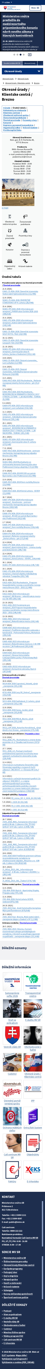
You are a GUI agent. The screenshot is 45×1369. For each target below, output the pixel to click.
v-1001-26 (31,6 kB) (19, 809)
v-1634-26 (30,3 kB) (19, 802)
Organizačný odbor (11, 127)
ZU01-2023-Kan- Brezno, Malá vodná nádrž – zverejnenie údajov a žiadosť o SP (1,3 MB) (21, 918)
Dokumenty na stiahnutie (14, 110)
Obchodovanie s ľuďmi (14, 1325)
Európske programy (13, 1268)
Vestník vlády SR (11, 1321)
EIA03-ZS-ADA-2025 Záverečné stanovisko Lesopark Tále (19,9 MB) (20, 341)
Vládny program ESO (13, 1336)
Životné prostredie (11, 120)
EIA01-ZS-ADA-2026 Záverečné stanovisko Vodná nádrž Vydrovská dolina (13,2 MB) (20, 292)
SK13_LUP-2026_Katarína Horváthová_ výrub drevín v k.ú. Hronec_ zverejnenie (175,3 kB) (21, 728)
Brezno (37, 83)
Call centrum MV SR (13, 1339)
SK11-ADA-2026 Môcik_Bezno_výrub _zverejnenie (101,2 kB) (17, 719)
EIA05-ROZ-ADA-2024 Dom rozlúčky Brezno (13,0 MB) (21, 483)
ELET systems (8, 1355)
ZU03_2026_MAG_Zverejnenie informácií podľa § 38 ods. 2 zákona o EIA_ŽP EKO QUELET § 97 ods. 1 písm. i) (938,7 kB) (19, 824)
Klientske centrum (11, 112)
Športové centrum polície (16, 1297)
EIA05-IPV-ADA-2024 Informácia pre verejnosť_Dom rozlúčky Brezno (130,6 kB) (20, 525)
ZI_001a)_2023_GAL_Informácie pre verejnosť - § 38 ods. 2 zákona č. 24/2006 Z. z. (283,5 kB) (21, 872)
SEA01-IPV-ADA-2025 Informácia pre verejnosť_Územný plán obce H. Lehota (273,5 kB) (19, 442)
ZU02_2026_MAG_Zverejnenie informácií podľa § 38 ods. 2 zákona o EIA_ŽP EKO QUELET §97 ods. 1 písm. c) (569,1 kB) (19, 835)
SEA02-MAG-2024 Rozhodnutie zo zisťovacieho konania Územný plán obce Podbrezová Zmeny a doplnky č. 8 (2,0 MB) (20, 464)
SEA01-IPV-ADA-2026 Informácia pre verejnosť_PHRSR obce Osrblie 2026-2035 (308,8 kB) (20, 311)
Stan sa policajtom (13, 1314)
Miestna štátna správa (14, 1332)
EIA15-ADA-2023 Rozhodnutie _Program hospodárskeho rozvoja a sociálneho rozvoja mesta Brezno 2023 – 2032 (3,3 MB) (21, 585)
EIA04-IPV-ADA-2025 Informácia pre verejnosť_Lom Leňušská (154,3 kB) (17, 406)
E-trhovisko (9, 1343)
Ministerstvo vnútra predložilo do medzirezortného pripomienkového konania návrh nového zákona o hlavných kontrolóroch (20, 25)
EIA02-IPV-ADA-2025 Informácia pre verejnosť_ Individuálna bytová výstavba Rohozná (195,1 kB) (19, 416)
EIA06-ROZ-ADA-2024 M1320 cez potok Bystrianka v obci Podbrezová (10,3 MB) (19, 474)
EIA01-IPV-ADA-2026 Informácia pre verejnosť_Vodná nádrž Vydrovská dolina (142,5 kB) (19, 322)
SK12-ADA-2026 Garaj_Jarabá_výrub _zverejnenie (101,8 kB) (17, 711)
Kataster (7, 122)
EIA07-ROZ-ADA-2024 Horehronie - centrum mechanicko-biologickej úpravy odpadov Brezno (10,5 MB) (21, 453)
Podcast (8, 1310)
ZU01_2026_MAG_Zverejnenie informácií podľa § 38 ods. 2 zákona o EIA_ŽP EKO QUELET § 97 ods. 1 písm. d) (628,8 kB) (19, 847)
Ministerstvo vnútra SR (15, 1258)
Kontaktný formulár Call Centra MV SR (20, 1237)
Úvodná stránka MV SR (12, 63)
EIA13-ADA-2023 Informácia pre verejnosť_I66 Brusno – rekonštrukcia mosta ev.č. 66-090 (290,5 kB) (21, 596)
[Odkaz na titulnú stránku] (12, 8)
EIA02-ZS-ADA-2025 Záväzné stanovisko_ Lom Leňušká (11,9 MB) (20, 361)
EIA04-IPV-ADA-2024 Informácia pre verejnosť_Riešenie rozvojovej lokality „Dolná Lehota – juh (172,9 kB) (18, 536)
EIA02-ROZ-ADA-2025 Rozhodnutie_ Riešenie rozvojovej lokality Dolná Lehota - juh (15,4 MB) (21, 383)
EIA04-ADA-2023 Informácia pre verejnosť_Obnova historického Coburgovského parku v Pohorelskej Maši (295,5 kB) (19, 656)
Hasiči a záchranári (13, 1283)
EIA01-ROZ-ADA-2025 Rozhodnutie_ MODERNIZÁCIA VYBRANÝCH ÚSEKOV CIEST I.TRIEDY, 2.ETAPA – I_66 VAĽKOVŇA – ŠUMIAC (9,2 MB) (21, 395)
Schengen (8, 1290)
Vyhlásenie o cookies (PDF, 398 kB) (18, 1362)
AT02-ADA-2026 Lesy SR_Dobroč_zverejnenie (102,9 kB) (21, 693)
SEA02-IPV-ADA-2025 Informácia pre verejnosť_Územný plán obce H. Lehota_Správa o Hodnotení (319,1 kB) (18, 351)
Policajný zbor (10, 1272)
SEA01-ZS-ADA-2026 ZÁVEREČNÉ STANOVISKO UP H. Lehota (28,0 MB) (18, 301)
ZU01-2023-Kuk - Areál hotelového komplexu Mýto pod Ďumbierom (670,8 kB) (21, 909)
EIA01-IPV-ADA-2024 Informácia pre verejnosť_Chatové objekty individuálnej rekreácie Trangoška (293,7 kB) (19, 573)
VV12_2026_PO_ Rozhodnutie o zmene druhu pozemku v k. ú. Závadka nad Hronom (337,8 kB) (21, 742)
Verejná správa (11, 1279)
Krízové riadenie (30, 127)
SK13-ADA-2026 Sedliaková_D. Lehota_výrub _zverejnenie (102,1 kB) (21, 702)
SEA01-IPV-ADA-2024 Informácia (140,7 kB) (20, 565)
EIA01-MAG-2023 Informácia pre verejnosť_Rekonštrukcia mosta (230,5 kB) (20, 620)
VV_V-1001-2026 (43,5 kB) (22, 806)
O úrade (6, 108)
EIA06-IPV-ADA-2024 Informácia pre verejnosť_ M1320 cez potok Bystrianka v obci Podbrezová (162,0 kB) (19, 516)
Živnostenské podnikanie (14, 117)
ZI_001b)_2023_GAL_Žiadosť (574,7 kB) (19, 880)
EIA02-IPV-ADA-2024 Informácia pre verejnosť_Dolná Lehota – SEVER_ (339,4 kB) (21, 557)
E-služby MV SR (11, 1318)
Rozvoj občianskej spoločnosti (18, 1293)
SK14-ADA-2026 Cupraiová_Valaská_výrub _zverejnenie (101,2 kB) (20, 684)
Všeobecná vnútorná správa (15, 115)
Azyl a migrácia (11, 1276)
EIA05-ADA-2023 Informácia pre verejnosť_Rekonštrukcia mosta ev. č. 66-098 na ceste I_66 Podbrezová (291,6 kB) (21, 644)
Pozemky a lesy (30, 120)
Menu (35, 7)
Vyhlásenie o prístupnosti (14, 1358)
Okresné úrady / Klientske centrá (17, 83)
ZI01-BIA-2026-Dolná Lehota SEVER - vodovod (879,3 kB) (18, 900)
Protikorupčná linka (12, 130)
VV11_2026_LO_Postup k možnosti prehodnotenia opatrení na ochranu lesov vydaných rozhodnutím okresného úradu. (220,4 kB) (20, 755)
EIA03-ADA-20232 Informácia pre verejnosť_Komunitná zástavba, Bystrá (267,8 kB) (19, 669)
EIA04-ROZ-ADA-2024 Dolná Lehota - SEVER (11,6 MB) (21, 492)
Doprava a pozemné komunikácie (18, 125)
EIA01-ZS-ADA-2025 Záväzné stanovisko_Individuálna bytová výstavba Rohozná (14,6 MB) (19, 371)
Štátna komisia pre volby (16, 1261)
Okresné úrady (29, 63)
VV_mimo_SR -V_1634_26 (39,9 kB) (26, 798)
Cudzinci (8, 1328)
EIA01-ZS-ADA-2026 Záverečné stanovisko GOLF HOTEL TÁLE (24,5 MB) (20, 332)
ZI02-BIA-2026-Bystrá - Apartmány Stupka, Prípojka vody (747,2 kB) (20, 891)
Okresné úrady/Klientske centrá (19, 1265)
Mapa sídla (21, 1355)
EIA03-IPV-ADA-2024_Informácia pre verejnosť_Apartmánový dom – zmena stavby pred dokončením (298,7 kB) (21, 547)
